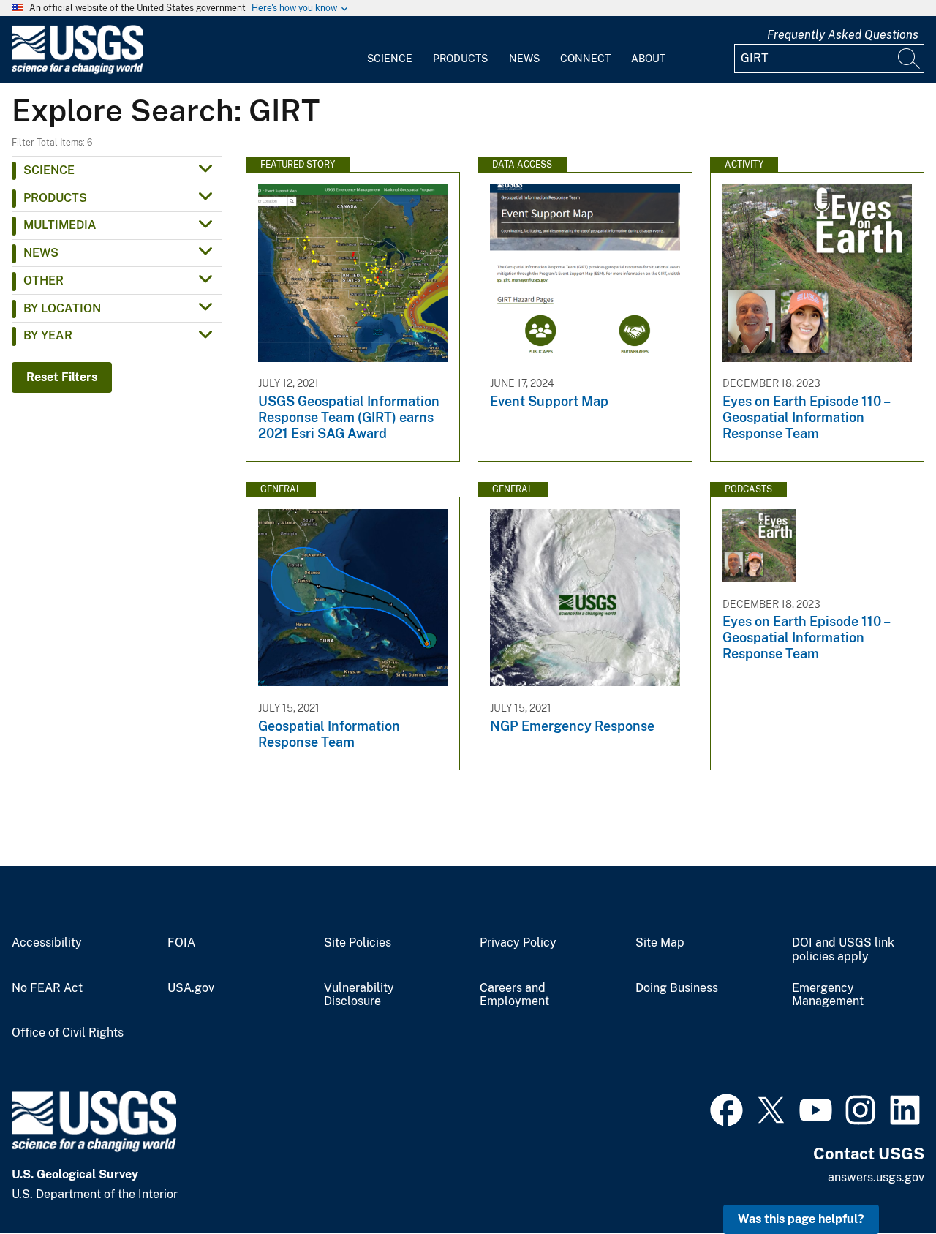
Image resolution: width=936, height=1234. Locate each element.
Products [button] (55, 198)
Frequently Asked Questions (842, 35)
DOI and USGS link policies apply (843, 949)
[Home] (77, 71)
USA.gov (190, 988)
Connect (585, 58)
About (648, 58)
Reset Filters (61, 377)
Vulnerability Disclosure (359, 995)
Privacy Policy (518, 942)
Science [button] (49, 170)
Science (389, 58)
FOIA (181, 942)
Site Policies (357, 942)
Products (460, 58)
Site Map (659, 942)
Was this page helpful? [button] (801, 1219)
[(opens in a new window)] (726, 1108)
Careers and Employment (514, 995)
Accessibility (47, 942)
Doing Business (676, 988)
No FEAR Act (47, 988)
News (524, 58)
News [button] (40, 253)
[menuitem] (390, 50)
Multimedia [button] (60, 225)
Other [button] (43, 280)
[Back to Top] (883, 1181)
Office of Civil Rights (68, 1032)
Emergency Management (828, 995)
